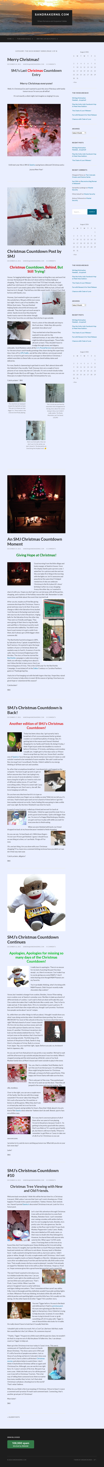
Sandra (32, 165)
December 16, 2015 (14, 947)
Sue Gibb (75, 181)
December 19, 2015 (14, 549)
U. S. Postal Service (43, 348)
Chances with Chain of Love (81, 119)
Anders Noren (86, 1460)
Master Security (89, 194)
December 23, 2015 (14, 261)
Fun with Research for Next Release (84, 115)
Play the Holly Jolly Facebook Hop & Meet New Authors (84, 105)
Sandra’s (15, 757)
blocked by (23, 1445)
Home (9, 39)
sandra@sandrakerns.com (33, 64)
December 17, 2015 (14, 717)
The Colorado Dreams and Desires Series (83, 176)
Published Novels (24, 39)
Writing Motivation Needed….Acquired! (79, 99)
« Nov (75, 82)
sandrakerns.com (52, 14)
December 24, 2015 (14, 64)
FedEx (26, 353)
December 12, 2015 (14, 1180)
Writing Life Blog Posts (46, 39)
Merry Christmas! (23, 59)
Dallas (35, 668)
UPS (22, 353)
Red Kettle (11, 658)
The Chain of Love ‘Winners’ (81, 111)
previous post (58, 1306)
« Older (13, 1417)
